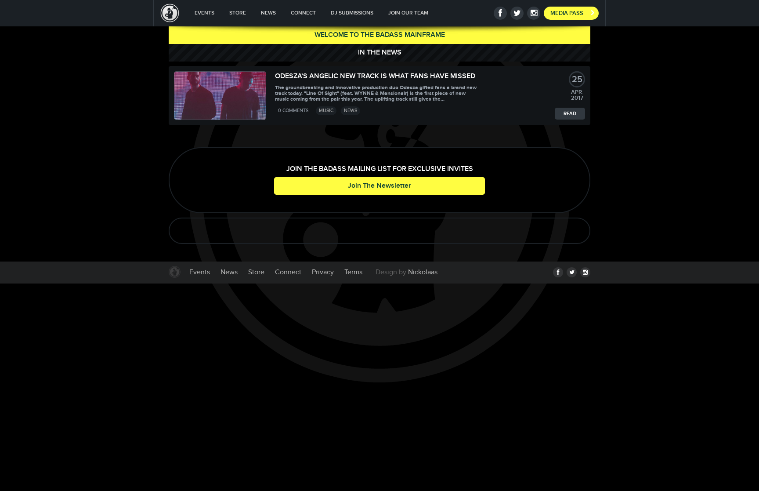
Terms (353, 272)
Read (570, 113)
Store (237, 13)
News (268, 13)
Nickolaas (422, 272)
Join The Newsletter (379, 186)
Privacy (323, 272)
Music (326, 110)
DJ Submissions (352, 13)
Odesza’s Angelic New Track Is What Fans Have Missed (375, 76)
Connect (303, 13)
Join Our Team (408, 13)
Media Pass (566, 13)
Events (204, 13)
